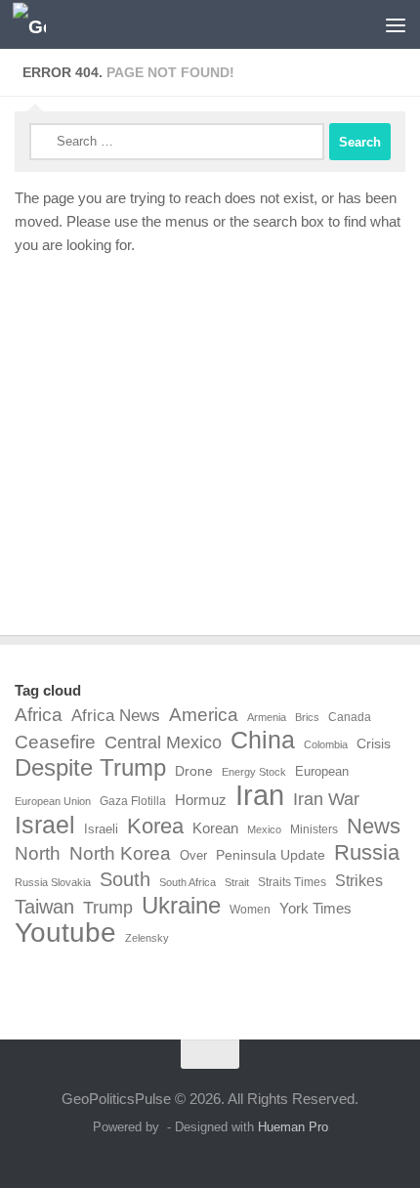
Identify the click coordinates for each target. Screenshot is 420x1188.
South (125, 879)
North (38, 853)
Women (250, 909)
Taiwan (44, 906)
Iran (259, 795)
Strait (237, 882)
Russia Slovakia (53, 882)
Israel (45, 824)
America (203, 714)
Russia (366, 853)
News (373, 826)
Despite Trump (90, 768)
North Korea (120, 853)
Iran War (326, 799)
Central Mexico (163, 742)
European (322, 771)
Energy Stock (254, 772)
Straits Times (292, 882)
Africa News (115, 715)
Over (193, 855)
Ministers (314, 829)
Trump (108, 907)
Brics (307, 717)
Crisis (374, 743)
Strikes (359, 880)
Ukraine (181, 905)
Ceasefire (55, 742)
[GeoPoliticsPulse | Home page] (35, 25)
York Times (315, 908)
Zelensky (147, 938)
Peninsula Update (270, 855)
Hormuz (201, 799)
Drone (194, 771)
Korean (215, 828)
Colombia (326, 744)
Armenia (266, 717)
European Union (53, 801)
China (263, 740)
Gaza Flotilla (133, 801)
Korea (155, 826)
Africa (39, 714)
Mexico (264, 829)
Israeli (101, 829)
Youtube (65, 933)
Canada (349, 717)
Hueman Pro (293, 1127)
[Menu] (395, 24)
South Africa (187, 882)
